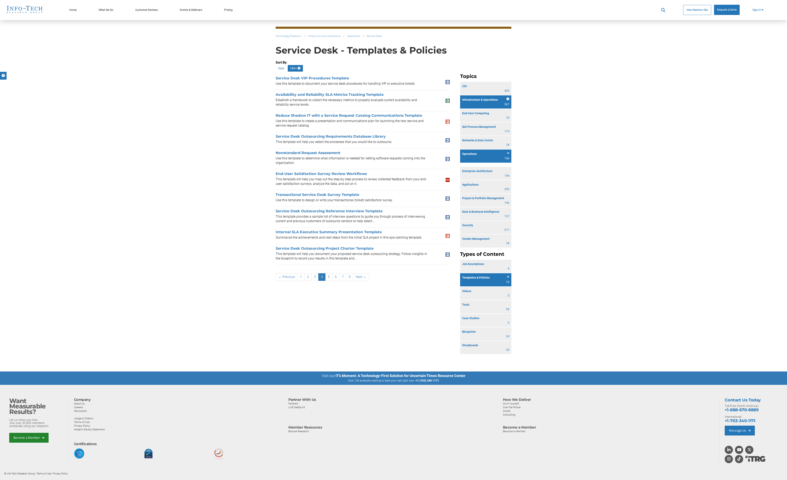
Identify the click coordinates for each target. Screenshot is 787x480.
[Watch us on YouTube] (739, 450)
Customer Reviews (146, 10)
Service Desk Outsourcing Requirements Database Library (331, 136)
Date (281, 68)
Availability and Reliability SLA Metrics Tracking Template (330, 94)
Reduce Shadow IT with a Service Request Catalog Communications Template (349, 115)
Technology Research (288, 36)
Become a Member (27, 438)
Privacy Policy (82, 425)
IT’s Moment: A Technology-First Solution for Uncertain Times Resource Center (400, 376)
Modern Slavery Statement (89, 429)
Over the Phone (512, 407)
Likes (294, 68)
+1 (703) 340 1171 (427, 380)
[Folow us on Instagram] (729, 459)
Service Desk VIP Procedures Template (312, 78)
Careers (78, 407)
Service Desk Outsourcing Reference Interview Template (329, 211)
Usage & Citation (83, 418)
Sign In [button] (757, 10)
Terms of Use (82, 422)
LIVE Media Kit (296, 407)
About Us (79, 403)
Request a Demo (727, 9)
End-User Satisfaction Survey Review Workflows (321, 173)
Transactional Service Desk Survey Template (317, 194)
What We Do (106, 10)
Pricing (228, 10)
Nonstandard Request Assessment (308, 153)
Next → (361, 277)
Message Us (738, 431)
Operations (353, 36)
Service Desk (374, 36)
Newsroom (80, 411)
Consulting (509, 414)
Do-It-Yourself (511, 403)
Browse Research (298, 431)
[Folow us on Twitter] (749, 450)
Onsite (507, 411)
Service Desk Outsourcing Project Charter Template (325, 248)
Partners (293, 403)
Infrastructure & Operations (324, 36)
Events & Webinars (191, 10)
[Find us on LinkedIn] (729, 450)
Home (73, 10)
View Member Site (697, 9)
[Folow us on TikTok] (739, 459)
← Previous (286, 277)
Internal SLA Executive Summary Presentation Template (329, 232)
